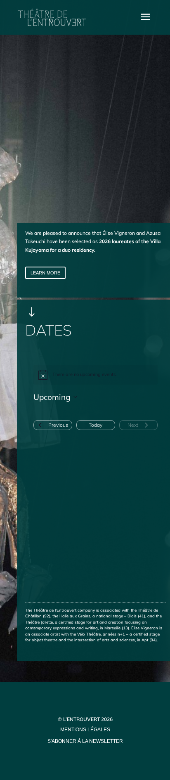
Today (95, 425)
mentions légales (85, 730)
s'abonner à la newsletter (85, 741)
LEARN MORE (45, 272)
